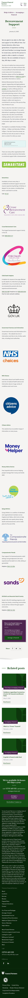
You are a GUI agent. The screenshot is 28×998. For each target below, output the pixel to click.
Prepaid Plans (5, 901)
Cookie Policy (15, 985)
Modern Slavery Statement (17, 988)
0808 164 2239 (20, 76)
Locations (4, 894)
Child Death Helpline (8, 275)
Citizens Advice (6, 425)
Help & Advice (5, 925)
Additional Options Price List (9, 920)
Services (4, 896)
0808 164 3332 (11, 610)
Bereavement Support (8, 939)
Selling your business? (8, 937)
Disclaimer (5, 988)
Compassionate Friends (8, 552)
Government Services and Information (13, 328)
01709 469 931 (16, 632)
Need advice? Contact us (14, 802)
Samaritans (5, 178)
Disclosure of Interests (8, 942)
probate (4, 89)
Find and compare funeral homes (11, 932)
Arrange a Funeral (13, 637)
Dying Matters (6, 509)
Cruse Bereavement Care (9, 226)
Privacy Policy (6, 985)
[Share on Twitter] (16, 648)
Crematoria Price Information (10, 918)
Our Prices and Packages (8, 910)
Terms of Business (6, 923)
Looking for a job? (7, 934)
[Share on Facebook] (12, 648)
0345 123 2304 (11, 566)
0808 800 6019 (22, 291)
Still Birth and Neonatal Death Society (12, 596)
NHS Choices (5, 376)
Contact (4, 906)
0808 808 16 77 (9, 236)
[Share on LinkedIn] (20, 648)
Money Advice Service (8, 467)
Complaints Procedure (8, 993)
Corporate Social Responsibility (10, 990)
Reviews (4, 899)
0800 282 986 (5, 291)
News (3, 944)
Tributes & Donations (7, 904)
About (3, 891)
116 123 (6, 194)
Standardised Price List (8, 915)
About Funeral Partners (8, 929)
